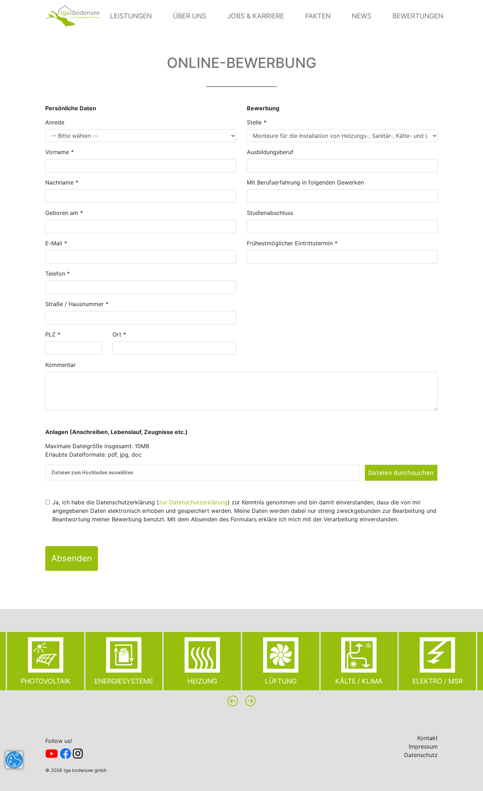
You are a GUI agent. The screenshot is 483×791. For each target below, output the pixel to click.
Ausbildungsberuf (270, 152)
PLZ (52, 334)
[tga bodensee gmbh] (72, 15)
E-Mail (56, 243)
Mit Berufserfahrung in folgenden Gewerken (305, 182)
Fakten (318, 16)
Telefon (57, 273)
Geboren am (64, 212)
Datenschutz (421, 754)
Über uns (189, 16)
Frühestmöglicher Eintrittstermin (292, 243)
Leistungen (131, 16)
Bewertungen (417, 16)
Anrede (54, 122)
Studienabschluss (270, 212)
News (361, 16)
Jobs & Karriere (255, 16)
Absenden (71, 558)
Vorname (59, 152)
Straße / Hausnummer (76, 303)
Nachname (61, 182)
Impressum (423, 746)
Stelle (256, 122)
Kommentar (60, 364)
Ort (119, 334)
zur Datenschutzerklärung (193, 502)
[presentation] (232, 701)
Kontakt (427, 738)
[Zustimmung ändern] (14, 759)
